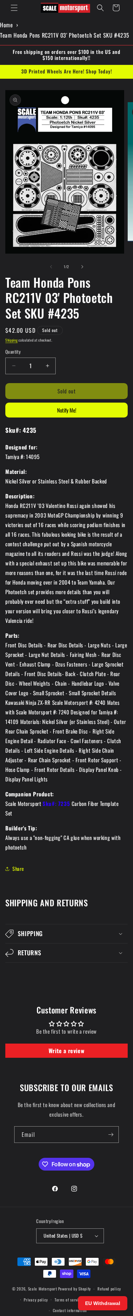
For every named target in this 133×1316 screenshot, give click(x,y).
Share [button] (18, 868)
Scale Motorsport (42, 1289)
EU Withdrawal (102, 1303)
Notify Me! (66, 410)
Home (6, 25)
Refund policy (109, 1289)
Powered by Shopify (74, 1289)
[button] (14, 8)
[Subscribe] (110, 1134)
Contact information (70, 1310)
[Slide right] (82, 267)
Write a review (66, 1050)
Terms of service (69, 1300)
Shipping (11, 340)
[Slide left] (51, 267)
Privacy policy (36, 1300)
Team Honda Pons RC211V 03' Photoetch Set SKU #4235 (64, 35)
